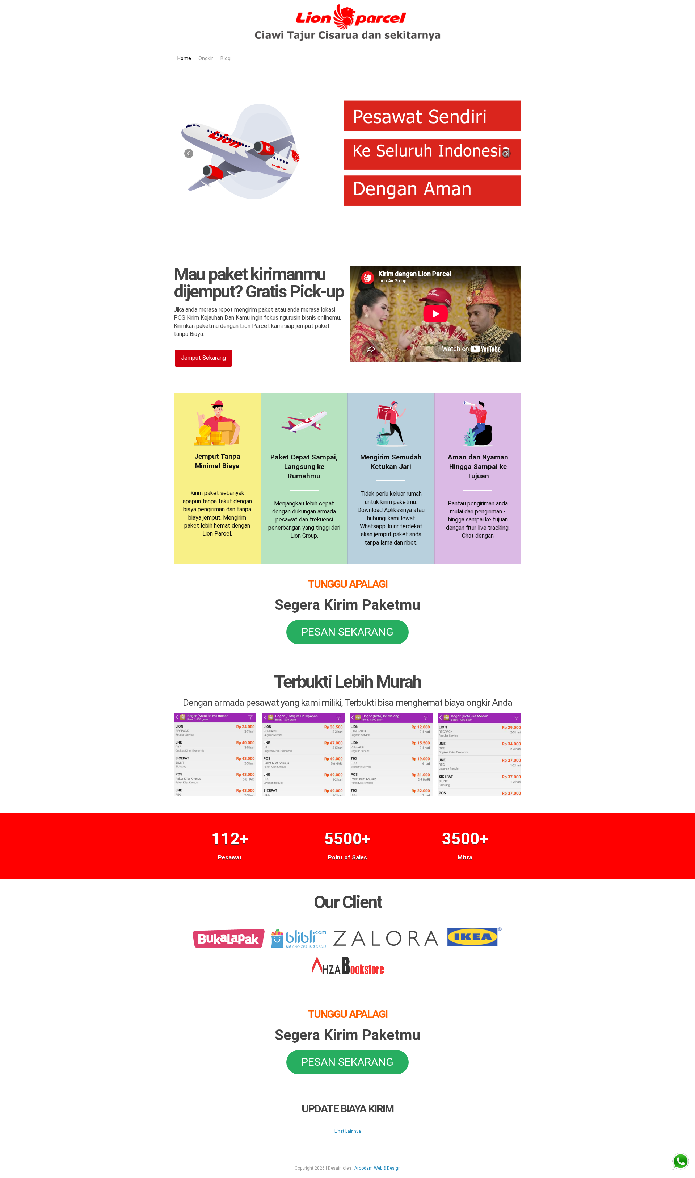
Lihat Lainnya (347, 1131)
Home (184, 58)
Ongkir (205, 58)
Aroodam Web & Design (377, 1168)
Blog (225, 58)
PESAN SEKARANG (347, 631)
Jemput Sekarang (203, 357)
